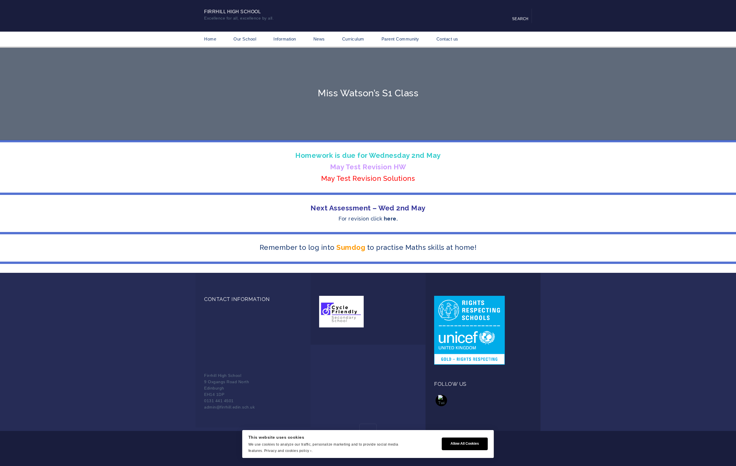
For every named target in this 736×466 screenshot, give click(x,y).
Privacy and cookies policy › (288, 451)
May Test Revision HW (368, 167)
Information (284, 39)
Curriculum (353, 39)
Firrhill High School (232, 11)
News (319, 39)
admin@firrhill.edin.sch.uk (229, 407)
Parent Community (400, 39)
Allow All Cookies (465, 444)
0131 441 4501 (219, 400)
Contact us (447, 39)
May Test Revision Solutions (368, 178)
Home (210, 39)
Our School (244, 39)
